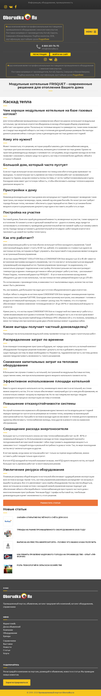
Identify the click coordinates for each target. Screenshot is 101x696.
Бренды (7, 636)
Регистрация (40, 54)
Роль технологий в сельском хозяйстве (39, 565)
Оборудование (10, 633)
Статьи (6, 650)
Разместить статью (50, 503)
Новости (7, 647)
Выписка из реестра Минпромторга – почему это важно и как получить (56, 542)
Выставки (7, 644)
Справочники (9, 640)
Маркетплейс (9, 623)
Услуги (6, 653)
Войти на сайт (60, 54)
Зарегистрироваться (17, 682)
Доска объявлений (11, 626)
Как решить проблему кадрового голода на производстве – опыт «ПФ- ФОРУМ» (56, 555)
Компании (8, 630)
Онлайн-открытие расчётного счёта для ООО (42, 517)
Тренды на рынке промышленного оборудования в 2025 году (51, 530)
